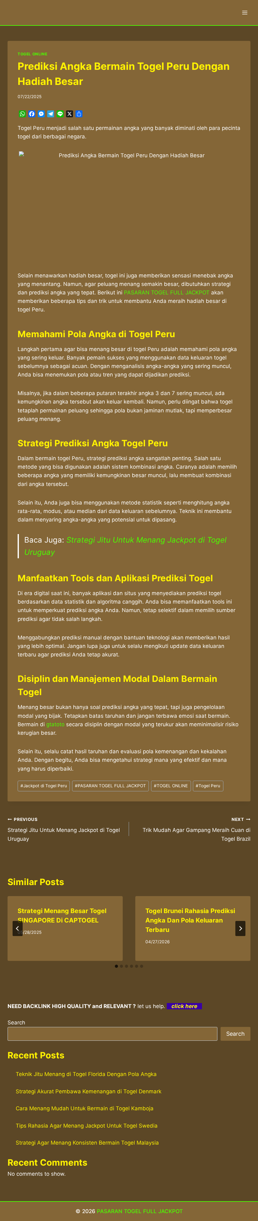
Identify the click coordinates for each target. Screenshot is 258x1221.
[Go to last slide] (18, 928)
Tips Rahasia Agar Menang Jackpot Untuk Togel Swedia (87, 1126)
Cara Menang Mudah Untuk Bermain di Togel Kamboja (85, 1108)
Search (16, 1022)
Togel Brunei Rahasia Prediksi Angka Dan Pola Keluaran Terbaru (190, 920)
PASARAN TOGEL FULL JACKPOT (110, 785)
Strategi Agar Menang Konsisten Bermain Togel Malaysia (87, 1143)
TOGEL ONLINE (32, 54)
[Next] (240, 928)
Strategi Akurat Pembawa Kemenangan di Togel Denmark (88, 1091)
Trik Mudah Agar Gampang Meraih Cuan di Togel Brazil (196, 829)
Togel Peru (208, 785)
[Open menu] (244, 12)
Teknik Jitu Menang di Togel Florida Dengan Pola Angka (86, 1074)
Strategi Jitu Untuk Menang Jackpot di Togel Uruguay (64, 829)
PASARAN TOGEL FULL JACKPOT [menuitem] (167, 292)
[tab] (116, 966)
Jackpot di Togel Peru (43, 785)
